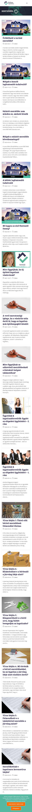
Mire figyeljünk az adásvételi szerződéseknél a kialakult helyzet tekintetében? (15, 368)
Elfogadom (16, 808)
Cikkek (15, 44)
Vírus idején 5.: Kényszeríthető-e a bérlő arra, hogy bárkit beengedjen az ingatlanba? (15, 619)
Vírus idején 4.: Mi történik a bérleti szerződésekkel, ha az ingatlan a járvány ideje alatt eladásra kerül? (15, 670)
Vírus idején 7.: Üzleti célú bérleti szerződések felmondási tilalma (15, 523)
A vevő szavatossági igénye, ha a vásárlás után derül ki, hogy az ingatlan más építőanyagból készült (15, 319)
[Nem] (30, 803)
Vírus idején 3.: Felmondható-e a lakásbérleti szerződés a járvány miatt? (14, 719)
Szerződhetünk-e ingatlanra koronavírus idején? (14, 769)
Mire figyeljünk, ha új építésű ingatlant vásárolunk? (13, 272)
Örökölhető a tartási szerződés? (12, 39)
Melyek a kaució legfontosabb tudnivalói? (15, 83)
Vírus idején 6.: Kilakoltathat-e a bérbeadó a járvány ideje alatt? (16, 571)
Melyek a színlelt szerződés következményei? (16, 138)
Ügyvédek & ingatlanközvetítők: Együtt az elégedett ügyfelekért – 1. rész (16, 471)
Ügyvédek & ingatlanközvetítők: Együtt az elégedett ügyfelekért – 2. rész (16, 419)
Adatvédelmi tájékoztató (16, 804)
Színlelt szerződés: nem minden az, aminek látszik (15, 112)
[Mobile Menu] (27, 3)
